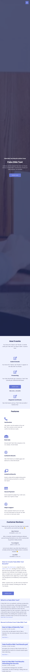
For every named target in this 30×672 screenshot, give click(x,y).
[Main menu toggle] (27, 2)
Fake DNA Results (11, 567)
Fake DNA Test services (6, 617)
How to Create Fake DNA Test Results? (13, 563)
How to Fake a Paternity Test (12, 627)
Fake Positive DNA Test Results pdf (15, 644)
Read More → (5, 637)
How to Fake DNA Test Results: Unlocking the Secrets (13, 663)
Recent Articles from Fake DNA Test (14, 622)
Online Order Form (6, 568)
